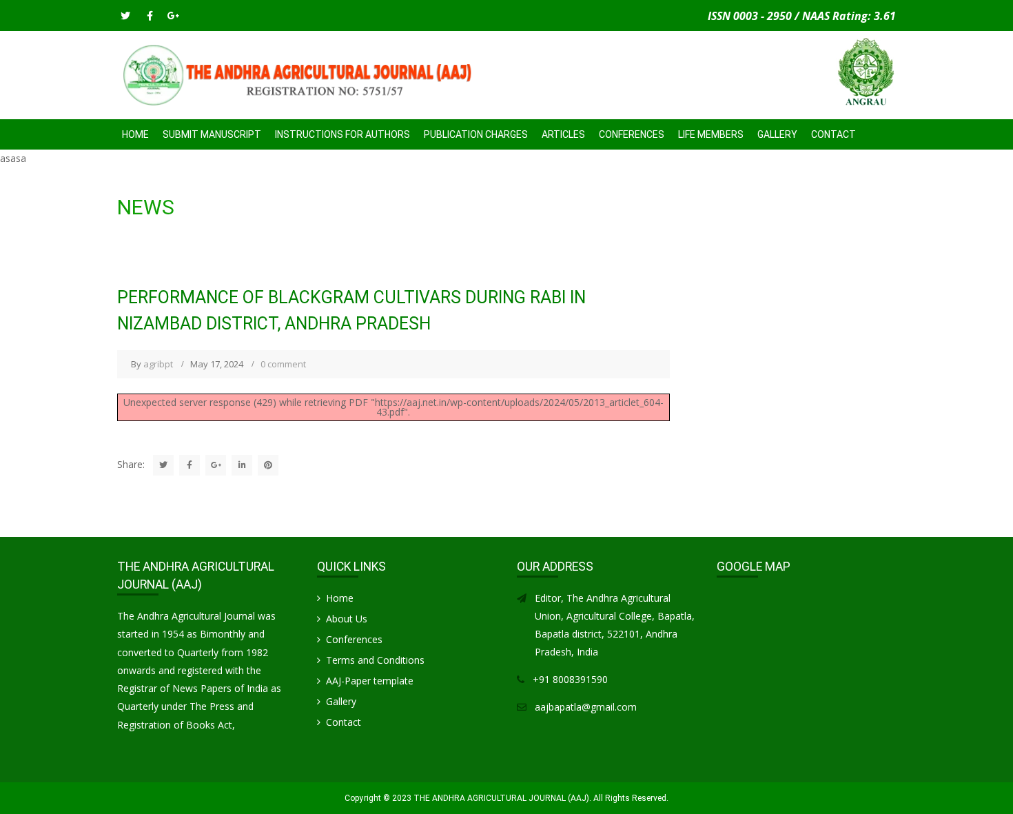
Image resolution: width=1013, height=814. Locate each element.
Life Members (711, 134)
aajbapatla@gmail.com (586, 706)
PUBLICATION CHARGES (476, 134)
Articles (563, 134)
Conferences (354, 639)
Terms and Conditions (375, 660)
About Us (346, 618)
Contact (833, 134)
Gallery (777, 134)
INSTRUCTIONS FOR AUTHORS (342, 134)
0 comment (283, 364)
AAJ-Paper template (369, 680)
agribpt (158, 364)
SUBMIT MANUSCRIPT (212, 134)
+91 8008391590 (570, 679)
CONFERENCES (631, 134)
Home (135, 134)
